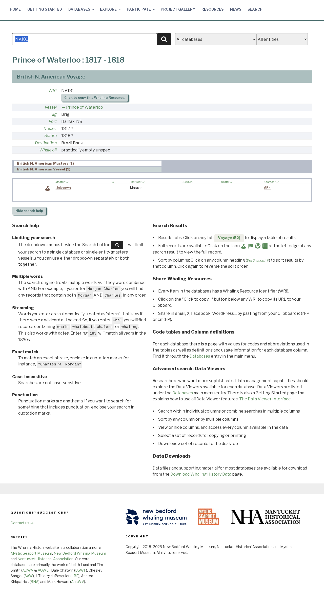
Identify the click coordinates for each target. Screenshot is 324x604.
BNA (34, 581)
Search (255, 9)
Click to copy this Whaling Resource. (94, 98)
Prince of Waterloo (84, 107)
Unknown (63, 188)
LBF (74, 576)
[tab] (87, 163)
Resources (212, 9)
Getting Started (44, 9)
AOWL (43, 570)
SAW (29, 576)
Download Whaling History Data (200, 474)
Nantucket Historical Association (45, 559)
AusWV (77, 581)
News (235, 9)
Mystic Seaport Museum (31, 553)
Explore (108, 9)
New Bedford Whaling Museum (80, 553)
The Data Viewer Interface (265, 399)
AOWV (27, 570)
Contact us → (22, 523)
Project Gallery (178, 9)
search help (29, 211)
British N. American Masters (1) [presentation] (45, 163)
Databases (79, 9)
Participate (139, 9)
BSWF (80, 570)
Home (15, 9)
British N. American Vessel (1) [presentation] (43, 169)
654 (267, 188)
